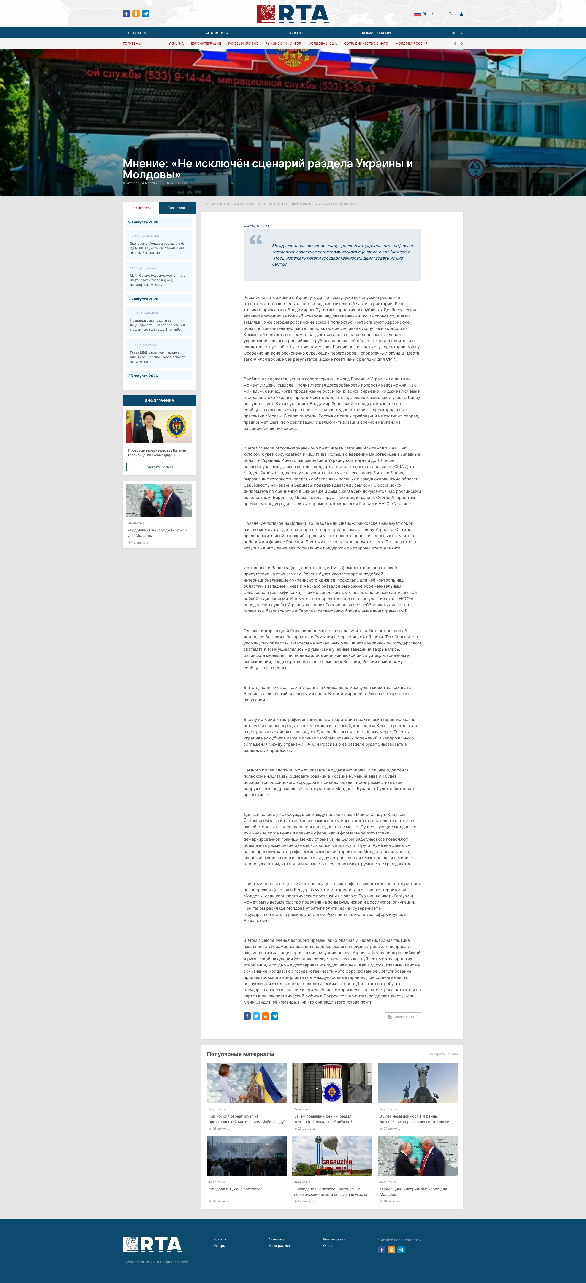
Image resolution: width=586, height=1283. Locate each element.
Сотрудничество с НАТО (366, 43)
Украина (176, 43)
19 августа (306, 1201)
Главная (208, 204)
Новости (219, 1239)
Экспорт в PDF (405, 1017)
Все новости (141, 208)
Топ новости (177, 208)
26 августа (220, 1128)
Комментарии (334, 1239)
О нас (327, 1246)
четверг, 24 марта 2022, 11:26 (150, 183)
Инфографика (279, 1246)
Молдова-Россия (411, 43)
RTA (184, 183)
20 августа (220, 1201)
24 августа (391, 1128)
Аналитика (136, 523)
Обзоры (219, 1246)
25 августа (306, 1128)
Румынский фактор (283, 43)
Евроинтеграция (206, 43)
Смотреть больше (159, 467)
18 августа (140, 542)
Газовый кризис (243, 43)
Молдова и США (322, 43)
